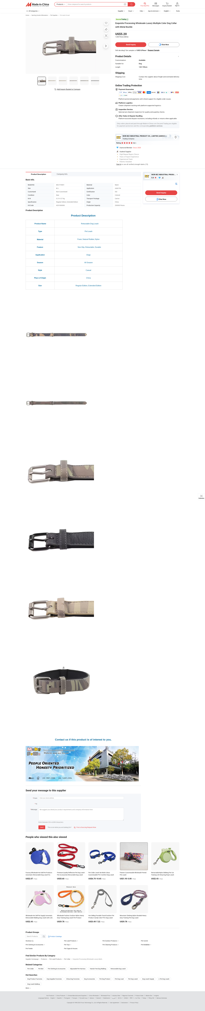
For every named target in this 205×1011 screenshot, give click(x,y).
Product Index (139, 995)
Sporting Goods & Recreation (39, 15)
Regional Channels (127, 995)
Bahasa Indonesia (162, 998)
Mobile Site (149, 995)
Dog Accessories (89, 979)
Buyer (130, 11)
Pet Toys (67, 945)
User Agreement (114, 1002)
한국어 (120, 998)
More (27, 988)
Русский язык (83, 998)
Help (141, 11)
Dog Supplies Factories (54, 979)
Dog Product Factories (34, 979)
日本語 (126, 998)
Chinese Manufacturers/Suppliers (77, 995)
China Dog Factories (73, 979)
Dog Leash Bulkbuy (33, 984)
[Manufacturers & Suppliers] (37, 4)
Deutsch (98, 998)
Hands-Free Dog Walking (98, 969)
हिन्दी (131, 998)
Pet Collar (30, 969)
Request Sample (153, 50)
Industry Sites (116, 995)
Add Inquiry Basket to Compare (68, 89)
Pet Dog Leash (133, 979)
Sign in (177, 6)
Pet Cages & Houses (70, 948)
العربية (114, 998)
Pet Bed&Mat (145, 945)
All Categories (33, 11)
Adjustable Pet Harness (77, 969)
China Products (60, 995)
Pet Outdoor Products (109, 941)
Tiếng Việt (151, 998)
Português (67, 998)
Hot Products (50, 995)
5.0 (152, 178)
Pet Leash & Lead (65, 15)
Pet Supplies (53, 15)
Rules (178, 11)
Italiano (92, 998)
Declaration (124, 1002)
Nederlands (106, 998)
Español (59, 998)
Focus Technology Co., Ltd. (88, 1002)
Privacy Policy (134, 1002)
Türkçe (144, 998)
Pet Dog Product (104, 979)
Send (41, 827)
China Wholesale (94, 995)
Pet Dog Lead (119, 979)
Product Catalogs (56, 936)
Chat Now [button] (165, 45)
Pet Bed (40, 969)
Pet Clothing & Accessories (34, 945)
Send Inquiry (131, 45)
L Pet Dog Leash (164, 979)
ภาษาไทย (137, 998)
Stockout (29, 941)
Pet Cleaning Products (109, 945)
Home (27, 15)
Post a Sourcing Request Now (85, 827)
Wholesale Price (105, 995)
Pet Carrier (144, 941)
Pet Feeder (29, 948)
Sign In (118, 164)
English (53, 998)
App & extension (153, 11)
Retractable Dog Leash (118, 969)
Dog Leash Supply (148, 979)
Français (74, 998)
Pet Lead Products (70, 941)
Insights (156, 995)
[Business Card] (176, 184)
